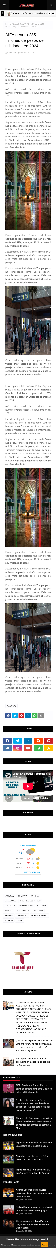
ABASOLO (9, 915)
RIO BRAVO (22, 896)
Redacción (11, 52)
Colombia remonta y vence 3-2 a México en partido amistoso (32, 1158)
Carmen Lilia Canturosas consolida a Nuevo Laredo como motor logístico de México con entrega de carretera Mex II (34, 1123)
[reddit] (38, 741)
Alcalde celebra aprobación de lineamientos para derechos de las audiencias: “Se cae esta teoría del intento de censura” (33, 1105)
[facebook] (7, 741)
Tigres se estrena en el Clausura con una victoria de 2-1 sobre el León (34, 1144)
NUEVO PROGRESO (39, 915)
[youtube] (28, 748)
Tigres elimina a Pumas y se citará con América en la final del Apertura (33, 1171)
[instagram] (17, 748)
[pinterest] (48, 741)
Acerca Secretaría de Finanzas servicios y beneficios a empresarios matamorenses (34, 1193)
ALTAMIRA (38, 910)
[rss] (48, 748)
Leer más (52, 1245)
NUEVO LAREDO (23, 910)
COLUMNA (41, 905)
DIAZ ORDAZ (22, 915)
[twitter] (17, 741)
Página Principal (12, 24)
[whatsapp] (38, 748)
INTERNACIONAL (26, 905)
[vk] (7, 748)
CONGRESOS (10, 905)
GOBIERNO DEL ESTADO (30, 901)
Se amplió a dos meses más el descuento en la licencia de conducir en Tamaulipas (33, 1061)
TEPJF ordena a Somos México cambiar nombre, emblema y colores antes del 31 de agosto (34, 1088)
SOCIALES (9, 920)
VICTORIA (35, 896)
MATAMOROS (10, 901)
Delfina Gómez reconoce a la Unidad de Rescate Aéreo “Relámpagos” (34, 1209)
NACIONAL (24, 24)
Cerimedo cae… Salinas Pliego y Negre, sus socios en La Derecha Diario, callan (32, 1224)
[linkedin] (28, 741)
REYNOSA (9, 910)
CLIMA (19, 920)
